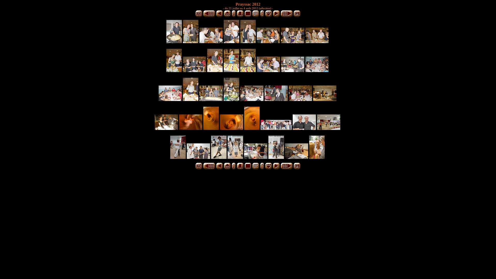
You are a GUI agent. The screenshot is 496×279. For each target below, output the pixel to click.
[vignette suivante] (276, 16)
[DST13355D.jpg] (219, 157)
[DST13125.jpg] (194, 70)
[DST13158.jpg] (231, 99)
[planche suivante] (286, 16)
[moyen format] (240, 16)
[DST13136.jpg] (292, 70)
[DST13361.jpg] (235, 157)
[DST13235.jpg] (211, 128)
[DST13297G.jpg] (276, 128)
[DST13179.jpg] (300, 99)
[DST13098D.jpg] (231, 42)
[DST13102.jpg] (268, 42)
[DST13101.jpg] (248, 42)
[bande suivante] (269, 16)
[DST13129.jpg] (231, 70)
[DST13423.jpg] (296, 157)
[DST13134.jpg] (268, 70)
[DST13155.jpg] (211, 99)
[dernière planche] (297, 16)
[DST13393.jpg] (255, 157)
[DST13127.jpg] (215, 70)
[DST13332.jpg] (178, 157)
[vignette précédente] (219, 16)
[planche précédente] (209, 16)
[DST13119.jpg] (317, 42)
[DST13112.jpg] (292, 42)
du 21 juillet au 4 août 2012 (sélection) (248, 8)
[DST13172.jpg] (252, 99)
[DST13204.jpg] (166, 128)
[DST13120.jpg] (174, 70)
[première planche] (199, 16)
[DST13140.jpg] (317, 70)
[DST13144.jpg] (190, 99)
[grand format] (248, 16)
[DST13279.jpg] (252, 128)
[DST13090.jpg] (190, 42)
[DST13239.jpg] (231, 128)
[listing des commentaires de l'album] (256, 16)
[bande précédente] (227, 16)
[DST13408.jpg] (276, 157)
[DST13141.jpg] (170, 99)
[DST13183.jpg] (324, 99)
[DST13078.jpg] (174, 42)
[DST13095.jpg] (211, 42)
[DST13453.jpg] (317, 157)
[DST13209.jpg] (190, 128)
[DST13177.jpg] (276, 99)
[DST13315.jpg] (328, 128)
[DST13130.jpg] (248, 70)
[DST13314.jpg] (304, 128)
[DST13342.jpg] (198, 157)
